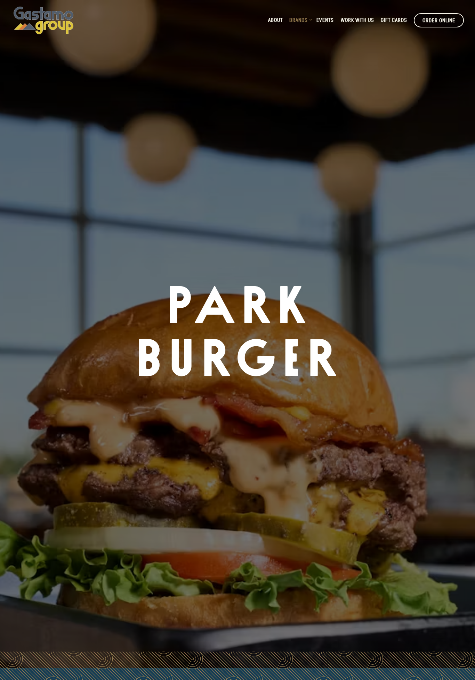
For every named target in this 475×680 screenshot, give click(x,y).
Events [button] (325, 19)
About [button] (275, 19)
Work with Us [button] (357, 19)
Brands (299, 19)
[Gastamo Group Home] (43, 20)
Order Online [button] (438, 20)
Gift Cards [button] (394, 19)
